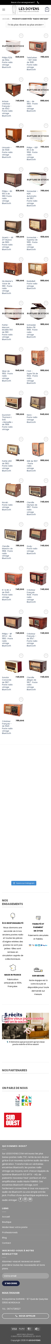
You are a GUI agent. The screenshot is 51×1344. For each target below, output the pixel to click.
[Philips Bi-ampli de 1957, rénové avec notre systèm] (23, 866)
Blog (4, 1237)
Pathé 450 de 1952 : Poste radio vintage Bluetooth (7, 466)
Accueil (6, 19)
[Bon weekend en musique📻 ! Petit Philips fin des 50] (23, 765)
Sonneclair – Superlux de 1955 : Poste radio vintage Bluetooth (32, 243)
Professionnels (10, 1232)
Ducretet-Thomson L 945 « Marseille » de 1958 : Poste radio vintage (7, 422)
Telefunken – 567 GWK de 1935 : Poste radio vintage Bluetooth (32, 63)
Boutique (6, 1222)
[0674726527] (38, 2)
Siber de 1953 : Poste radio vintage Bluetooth (7, 376)
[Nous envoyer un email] (30, 1199)
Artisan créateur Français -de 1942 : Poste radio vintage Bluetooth (7, 108)
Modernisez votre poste (14, 1227)
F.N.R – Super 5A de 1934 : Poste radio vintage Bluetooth (32, 377)
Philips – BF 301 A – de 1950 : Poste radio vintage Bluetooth (7, 640)
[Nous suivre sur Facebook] (20, 1199)
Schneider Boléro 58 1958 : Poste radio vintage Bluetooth (32, 331)
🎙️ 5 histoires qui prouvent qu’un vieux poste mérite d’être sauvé (25, 1043)
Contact (6, 1243)
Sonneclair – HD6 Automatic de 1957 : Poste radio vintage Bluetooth (32, 198)
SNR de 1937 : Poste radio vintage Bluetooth (32, 466)
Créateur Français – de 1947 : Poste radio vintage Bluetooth (32, 640)
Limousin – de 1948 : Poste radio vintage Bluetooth (7, 152)
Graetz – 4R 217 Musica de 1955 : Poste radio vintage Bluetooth (7, 243)
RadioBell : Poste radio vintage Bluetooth (32, 285)
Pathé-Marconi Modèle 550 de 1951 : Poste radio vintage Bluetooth (7, 332)
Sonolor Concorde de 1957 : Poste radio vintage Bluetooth (7, 683)
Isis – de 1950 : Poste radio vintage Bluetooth (32, 106)
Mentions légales (25, 1334)
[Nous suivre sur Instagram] (25, 1199)
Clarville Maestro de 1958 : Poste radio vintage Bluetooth (7, 552)
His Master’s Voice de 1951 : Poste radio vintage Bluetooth (7, 287)
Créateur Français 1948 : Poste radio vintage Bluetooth (32, 596)
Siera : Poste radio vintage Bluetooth (32, 419)
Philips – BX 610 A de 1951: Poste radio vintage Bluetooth (7, 197)
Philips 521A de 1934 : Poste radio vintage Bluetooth (7, 62)
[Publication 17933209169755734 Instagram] (23, 816)
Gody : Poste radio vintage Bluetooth (32, 550)
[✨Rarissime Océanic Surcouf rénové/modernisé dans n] (23, 841)
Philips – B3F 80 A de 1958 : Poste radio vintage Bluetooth (32, 153)
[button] (3, 9)
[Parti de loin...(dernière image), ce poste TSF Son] (23, 790)
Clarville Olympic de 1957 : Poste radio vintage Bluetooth (32, 508)
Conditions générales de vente (26, 1336)
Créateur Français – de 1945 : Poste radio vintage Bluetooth (7, 727)
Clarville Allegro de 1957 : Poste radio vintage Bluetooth (32, 683)
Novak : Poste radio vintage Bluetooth (7, 506)
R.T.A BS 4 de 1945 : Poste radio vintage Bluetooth (7, 595)
